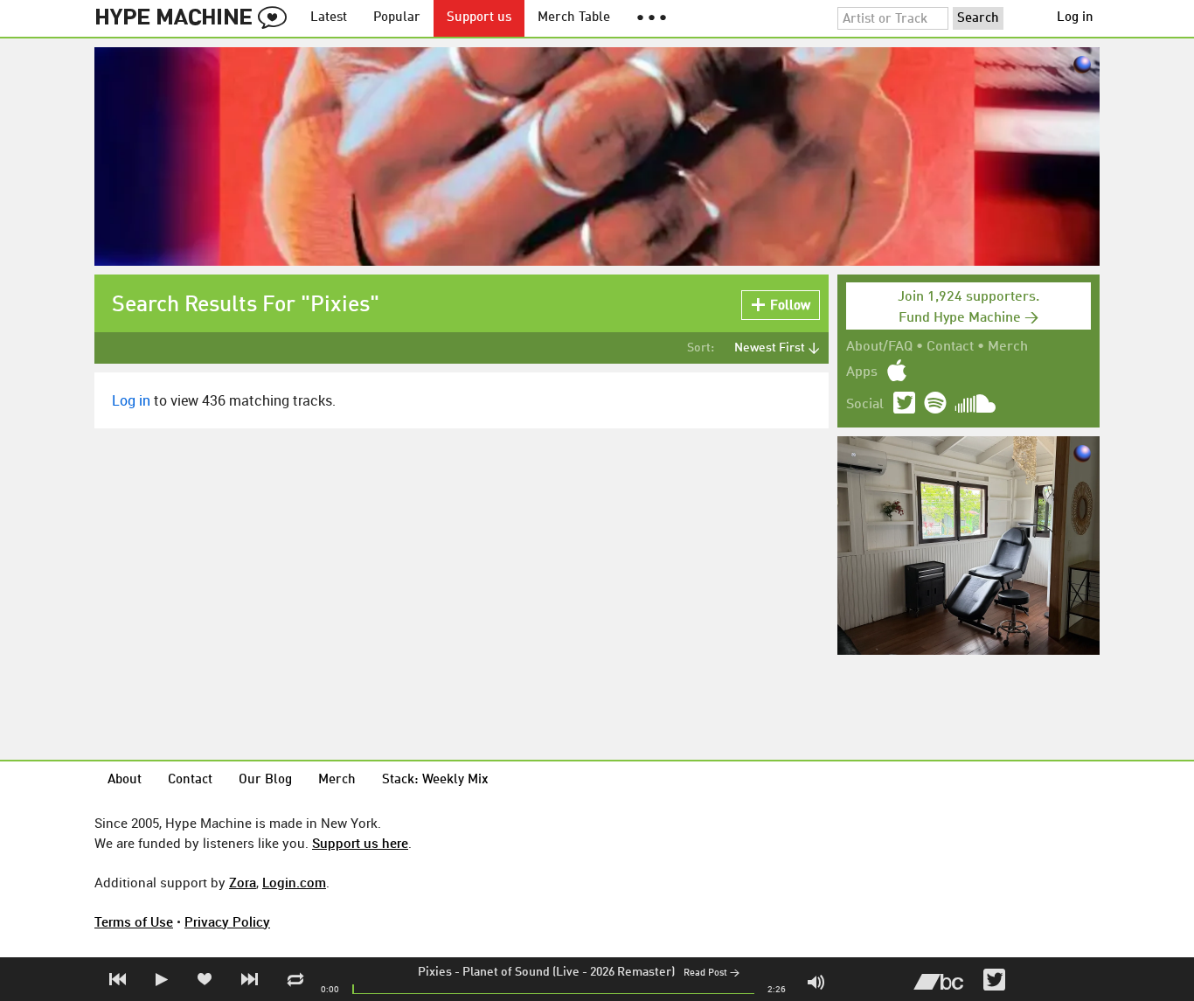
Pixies (435, 972)
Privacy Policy (227, 921)
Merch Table (574, 17)
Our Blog (265, 780)
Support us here (360, 843)
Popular (396, 17)
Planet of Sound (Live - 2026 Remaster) (568, 972)
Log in (1075, 17)
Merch (1008, 347)
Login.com (294, 882)
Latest (328, 17)
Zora (242, 882)
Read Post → (711, 973)
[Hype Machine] (195, 18)
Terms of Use (133, 921)
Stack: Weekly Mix (435, 780)
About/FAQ (879, 347)
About (125, 780)
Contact (950, 347)
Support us (479, 17)
